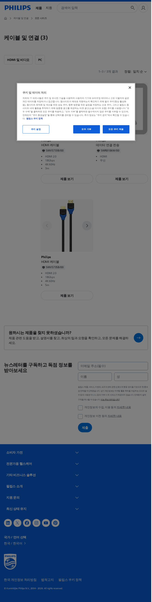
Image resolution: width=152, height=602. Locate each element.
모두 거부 (85, 129)
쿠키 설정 (34, 129)
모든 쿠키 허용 (114, 129)
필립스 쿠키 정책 (33, 118)
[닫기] (128, 87)
